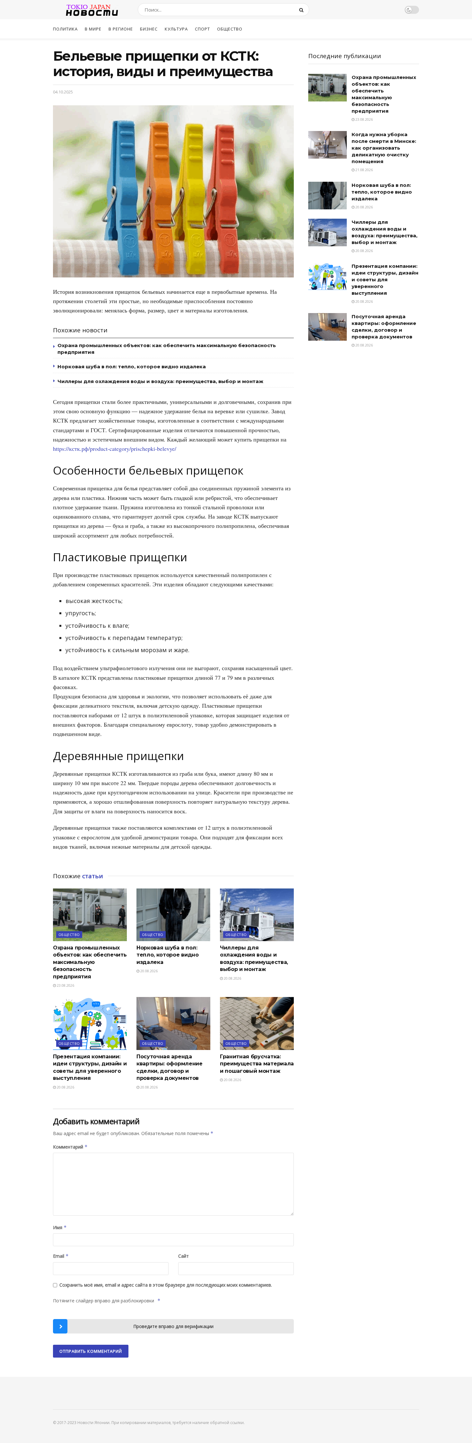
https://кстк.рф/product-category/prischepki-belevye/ (114, 448)
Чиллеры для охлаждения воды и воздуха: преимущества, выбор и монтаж (160, 381)
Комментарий (70, 1147)
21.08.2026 (363, 169)
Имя (60, 1227)
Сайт (183, 1256)
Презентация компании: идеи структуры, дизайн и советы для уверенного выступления (385, 279)
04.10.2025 (63, 92)
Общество (229, 29)
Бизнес (149, 29)
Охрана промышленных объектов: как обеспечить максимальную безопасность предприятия (90, 962)
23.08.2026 (65, 985)
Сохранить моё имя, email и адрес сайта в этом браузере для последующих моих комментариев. (165, 1285)
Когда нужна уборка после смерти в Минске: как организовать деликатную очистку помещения (384, 147)
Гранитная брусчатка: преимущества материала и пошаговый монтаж (257, 1064)
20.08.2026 (148, 970)
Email (61, 1256)
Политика (65, 29)
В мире (93, 29)
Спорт (202, 29)
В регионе (121, 29)
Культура (176, 29)
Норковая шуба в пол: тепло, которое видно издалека (131, 366)
